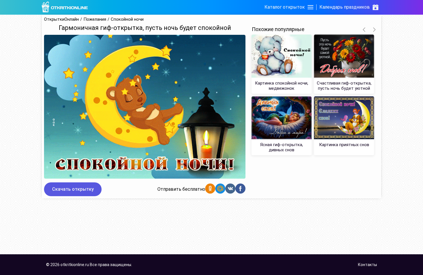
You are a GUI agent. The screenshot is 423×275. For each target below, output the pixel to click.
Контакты (367, 264)
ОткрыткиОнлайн (61, 19)
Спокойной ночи (127, 19)
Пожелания (94, 19)
